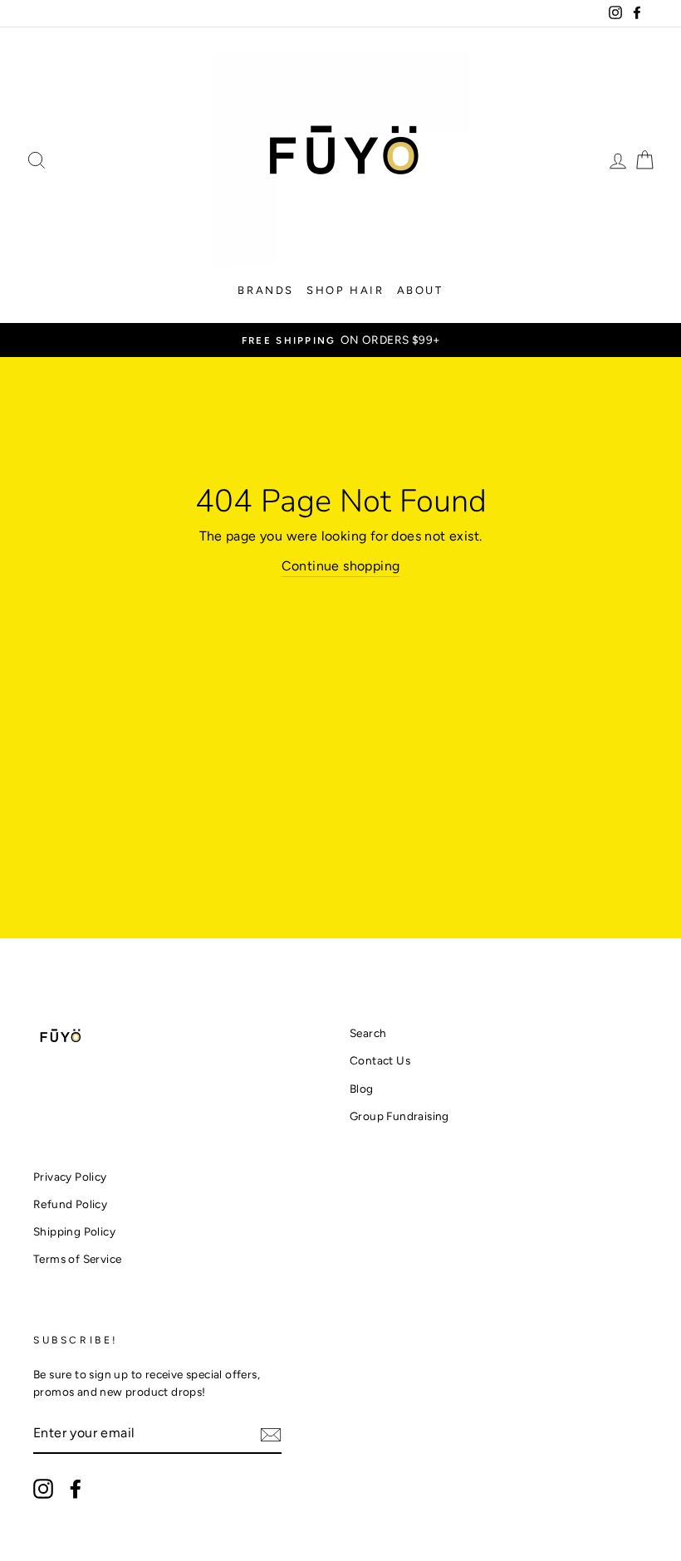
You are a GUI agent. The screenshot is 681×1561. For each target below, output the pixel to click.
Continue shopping (341, 566)
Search (368, 1033)
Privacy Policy (70, 1176)
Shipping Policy (74, 1231)
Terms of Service (77, 1258)
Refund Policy (70, 1204)
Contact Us (380, 1060)
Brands (266, 290)
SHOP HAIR (345, 290)
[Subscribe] (271, 1434)
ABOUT (420, 290)
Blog (362, 1088)
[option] (340, 340)
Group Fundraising (399, 1116)
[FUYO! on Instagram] (43, 1489)
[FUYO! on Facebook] (76, 1489)
